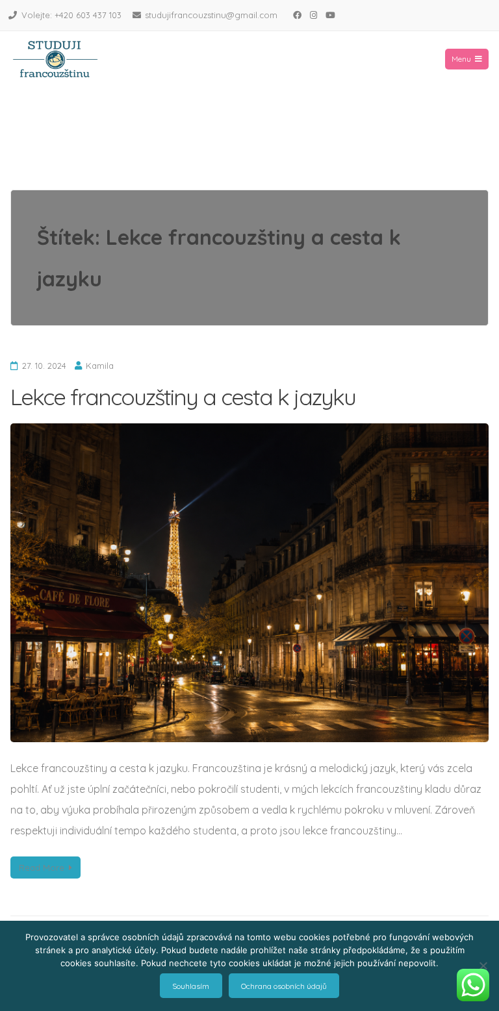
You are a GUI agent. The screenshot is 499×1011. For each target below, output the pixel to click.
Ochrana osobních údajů (284, 986)
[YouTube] (330, 15)
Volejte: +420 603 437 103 (71, 15)
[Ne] (482, 965)
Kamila (100, 365)
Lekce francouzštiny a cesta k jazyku (182, 396)
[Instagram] (313, 15)
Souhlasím (190, 986)
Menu (461, 59)
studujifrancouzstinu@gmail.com (211, 15)
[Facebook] (296, 15)
